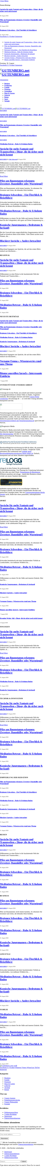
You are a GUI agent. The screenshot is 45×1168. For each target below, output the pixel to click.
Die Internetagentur (6, 434)
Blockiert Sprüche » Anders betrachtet (16, 56)
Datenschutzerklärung (25, 1144)
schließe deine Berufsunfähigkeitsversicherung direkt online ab (16, 452)
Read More (4, 176)
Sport (6, 99)
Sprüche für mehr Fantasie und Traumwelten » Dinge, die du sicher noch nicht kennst (21, 151)
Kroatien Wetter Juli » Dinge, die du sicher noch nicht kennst (21, 618)
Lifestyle (7, 95)
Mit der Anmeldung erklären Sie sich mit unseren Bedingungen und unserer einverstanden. (22, 1143)
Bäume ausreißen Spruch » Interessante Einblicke (19, 60)
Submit (24, 1161)
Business (7, 83)
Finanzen (7, 89)
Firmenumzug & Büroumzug (30, 472)
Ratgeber (3, 110)
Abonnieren (4, 80)
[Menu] (1, 105)
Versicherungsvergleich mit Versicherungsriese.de (17, 421)
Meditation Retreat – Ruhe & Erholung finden (18, 52)
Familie (6, 87)
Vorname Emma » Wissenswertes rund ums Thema (20, 58)
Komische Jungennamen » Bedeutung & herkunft (19, 54)
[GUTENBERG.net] (22, 72)
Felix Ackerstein (13, 159)
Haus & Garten (9, 93)
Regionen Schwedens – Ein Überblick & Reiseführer (18, 30)
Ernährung (8, 85)
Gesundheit (8, 91)
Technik (7, 101)
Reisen (6, 97)
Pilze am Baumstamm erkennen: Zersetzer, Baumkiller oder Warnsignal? (21, 182)
